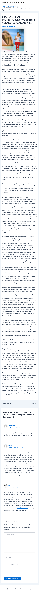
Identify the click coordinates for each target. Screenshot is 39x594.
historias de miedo (22, 508)
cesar (10, 445)
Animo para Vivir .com (13, 2)
